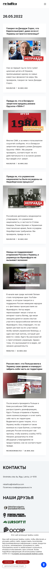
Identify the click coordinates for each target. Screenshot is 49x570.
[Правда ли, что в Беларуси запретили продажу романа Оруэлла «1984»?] (24, 123)
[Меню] (45, 4)
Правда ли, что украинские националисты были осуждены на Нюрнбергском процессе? (24, 179)
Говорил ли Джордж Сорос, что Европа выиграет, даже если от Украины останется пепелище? (22, 31)
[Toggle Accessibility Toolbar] (44, 565)
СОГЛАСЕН (8, 562)
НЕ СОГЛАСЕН (22, 562)
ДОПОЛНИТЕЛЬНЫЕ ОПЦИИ (14, 566)
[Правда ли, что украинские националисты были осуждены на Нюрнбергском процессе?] (24, 198)
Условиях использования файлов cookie (27, 554)
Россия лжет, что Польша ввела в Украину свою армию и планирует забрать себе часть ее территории (24, 366)
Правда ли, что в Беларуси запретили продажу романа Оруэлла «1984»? (20, 103)
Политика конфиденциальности (17, 487)
